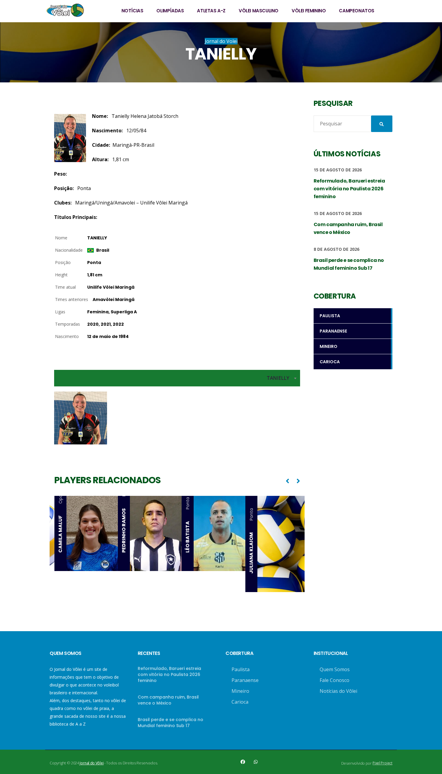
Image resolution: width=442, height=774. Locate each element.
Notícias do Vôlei (338, 691)
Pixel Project (382, 763)
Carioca (240, 702)
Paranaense (245, 680)
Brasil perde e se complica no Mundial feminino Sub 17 (170, 723)
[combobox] (177, 378)
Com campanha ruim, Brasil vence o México (168, 700)
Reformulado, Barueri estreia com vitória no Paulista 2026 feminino (169, 674)
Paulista (241, 669)
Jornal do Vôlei (91, 763)
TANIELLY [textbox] (278, 378)
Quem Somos (335, 669)
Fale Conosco (334, 680)
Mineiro (240, 691)
